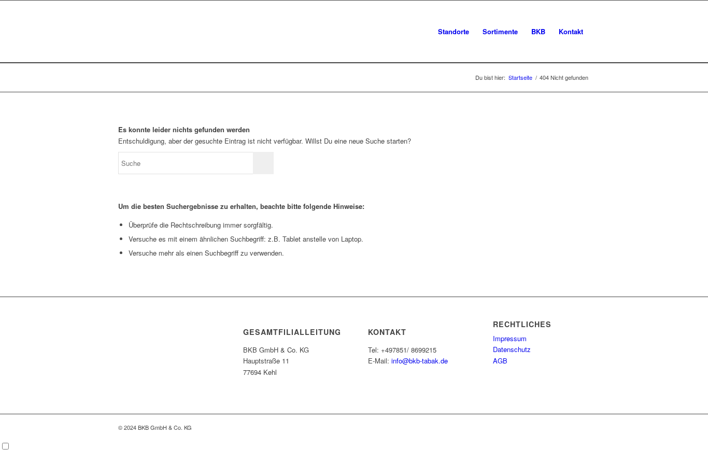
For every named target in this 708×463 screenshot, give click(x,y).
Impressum (510, 338)
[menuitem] (453, 32)
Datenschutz (512, 349)
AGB (500, 361)
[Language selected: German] (354, 447)
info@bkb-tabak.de (419, 361)
